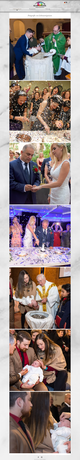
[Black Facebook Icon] (38, 457)
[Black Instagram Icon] (41, 457)
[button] (69, 6)
